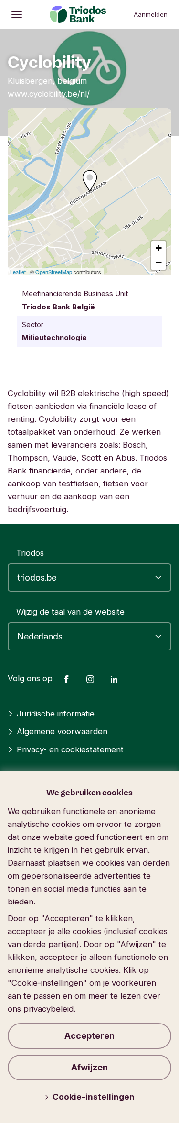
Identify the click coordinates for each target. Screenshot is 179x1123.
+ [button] (159, 248)
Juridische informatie (56, 713)
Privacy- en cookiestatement (70, 749)
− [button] (159, 262)
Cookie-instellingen (94, 1096)
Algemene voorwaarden (62, 731)
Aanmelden (151, 14)
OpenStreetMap (53, 271)
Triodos (30, 553)
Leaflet (18, 271)
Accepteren (89, 1036)
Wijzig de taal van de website (70, 612)
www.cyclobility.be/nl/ (49, 94)
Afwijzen (89, 1067)
